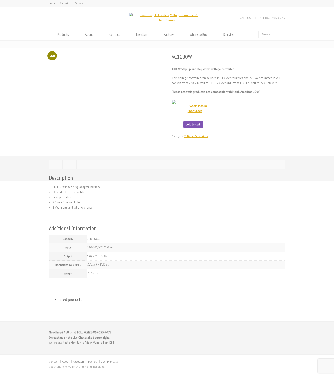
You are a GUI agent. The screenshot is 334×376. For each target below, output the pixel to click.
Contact (64, 3)
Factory (169, 34)
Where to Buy (198, 34)
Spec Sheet (195, 111)
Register (228, 34)
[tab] (55, 164)
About (53, 3)
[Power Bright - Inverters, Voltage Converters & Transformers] (167, 20)
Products (63, 34)
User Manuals (109, 361)
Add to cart (193, 124)
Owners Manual (198, 106)
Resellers (142, 34)
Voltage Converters (196, 136)
